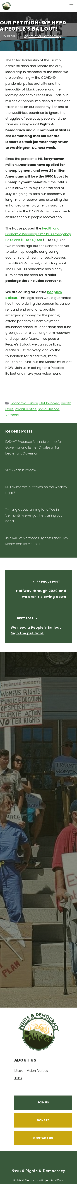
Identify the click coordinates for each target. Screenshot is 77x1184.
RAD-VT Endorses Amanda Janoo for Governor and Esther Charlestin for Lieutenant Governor (33, 447)
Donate (43, 1120)
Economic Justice (24, 403)
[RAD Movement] (6, 6)
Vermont (12, 415)
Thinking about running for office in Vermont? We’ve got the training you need (33, 515)
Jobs (18, 1078)
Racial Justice (26, 409)
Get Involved (49, 403)
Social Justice (48, 409)
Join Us (43, 1102)
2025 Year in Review (20, 470)
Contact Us (43, 1138)
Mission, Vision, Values (31, 1070)
